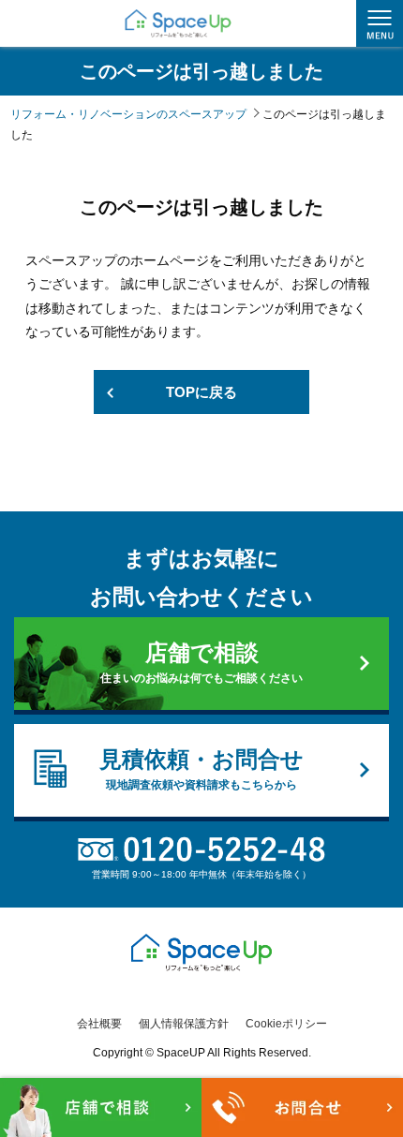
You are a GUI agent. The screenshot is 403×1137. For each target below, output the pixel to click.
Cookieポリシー (286, 1023)
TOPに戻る (201, 392)
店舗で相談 (201, 662)
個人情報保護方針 (184, 1023)
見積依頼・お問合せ (201, 768)
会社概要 (99, 1023)
